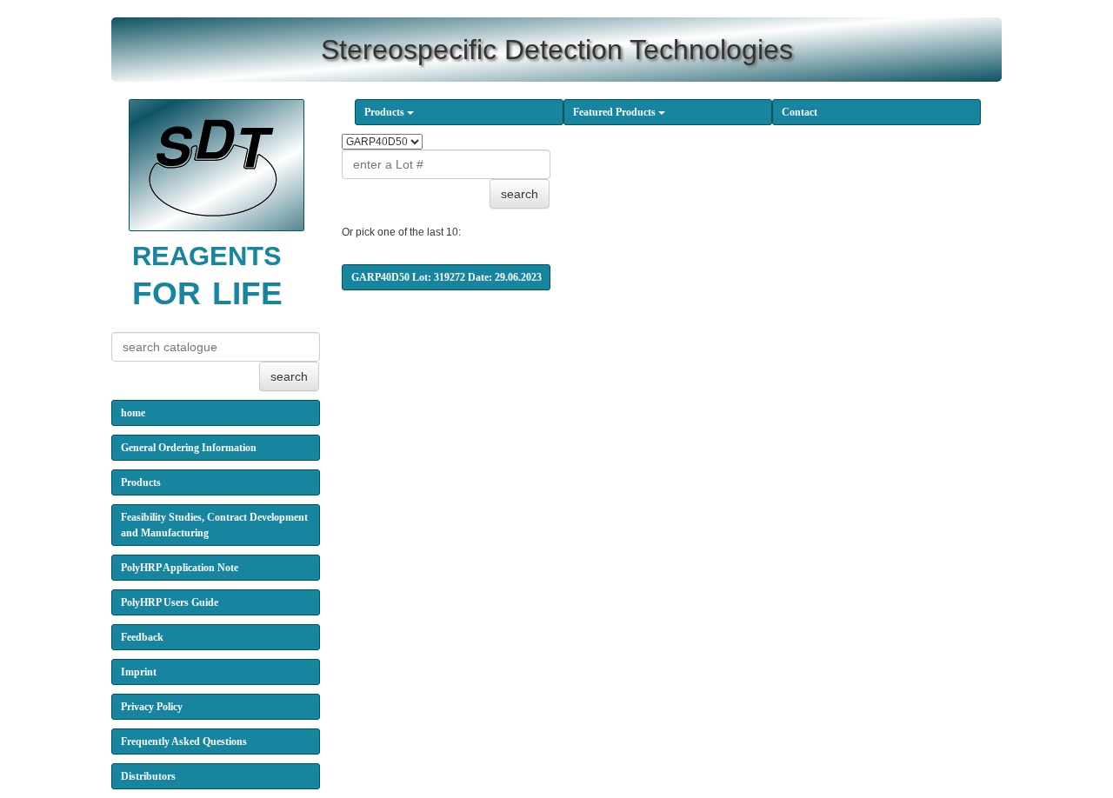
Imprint (139, 672)
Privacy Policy (152, 707)
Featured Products (615, 112)
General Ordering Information (189, 448)
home (133, 413)
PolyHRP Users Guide (169, 602)
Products (385, 112)
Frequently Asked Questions (184, 741)
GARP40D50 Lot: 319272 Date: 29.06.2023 (446, 277)
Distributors (148, 776)
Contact (799, 112)
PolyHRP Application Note (179, 568)
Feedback (142, 637)
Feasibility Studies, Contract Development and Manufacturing (214, 525)
